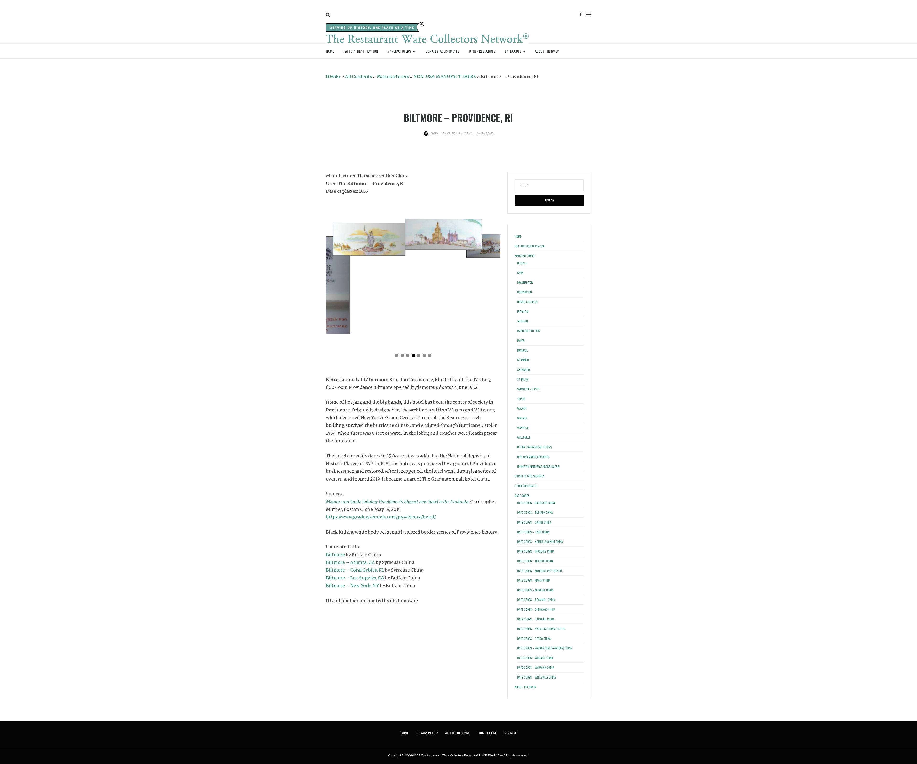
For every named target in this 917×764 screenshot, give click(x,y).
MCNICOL (522, 350)
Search (549, 200)
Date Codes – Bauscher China (536, 503)
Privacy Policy (427, 732)
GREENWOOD (524, 292)
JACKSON (522, 321)
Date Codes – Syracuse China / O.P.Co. (541, 629)
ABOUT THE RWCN (547, 50)
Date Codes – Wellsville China (536, 677)
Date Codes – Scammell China (536, 600)
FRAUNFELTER (525, 282)
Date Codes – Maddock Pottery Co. (540, 571)
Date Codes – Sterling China (535, 619)
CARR (520, 273)
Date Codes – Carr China (533, 532)
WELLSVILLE (523, 437)
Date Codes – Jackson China (535, 561)
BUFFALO (522, 263)
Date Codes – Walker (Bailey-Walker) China (544, 648)
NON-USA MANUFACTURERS (445, 76)
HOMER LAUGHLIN (527, 302)
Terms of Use (486, 732)
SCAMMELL (523, 360)
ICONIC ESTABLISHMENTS (442, 50)
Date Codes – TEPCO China (534, 638)
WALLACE (522, 418)
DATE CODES (513, 50)
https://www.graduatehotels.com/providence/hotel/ (381, 517)
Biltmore (335, 554)
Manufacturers (393, 76)
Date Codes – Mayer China (533, 580)
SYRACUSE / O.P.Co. (528, 389)
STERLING (523, 379)
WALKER (521, 408)
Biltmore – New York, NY (352, 585)
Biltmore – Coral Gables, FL (355, 570)
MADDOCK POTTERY (528, 331)
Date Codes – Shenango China (536, 609)
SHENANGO (523, 370)
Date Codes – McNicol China (535, 590)
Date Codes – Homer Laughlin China (540, 542)
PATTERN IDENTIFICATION (360, 50)
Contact (510, 732)
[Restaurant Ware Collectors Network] (427, 34)
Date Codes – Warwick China (535, 667)
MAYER (521, 340)
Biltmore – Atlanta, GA (350, 562)
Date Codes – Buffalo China (535, 512)
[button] (396, 355)
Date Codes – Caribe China (534, 522)
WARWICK (522, 428)
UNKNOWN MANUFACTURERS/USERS (538, 467)
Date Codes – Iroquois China (535, 551)
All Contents (358, 76)
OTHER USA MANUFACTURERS (534, 447)
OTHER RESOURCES (482, 50)
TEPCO (521, 399)
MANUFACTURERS (399, 50)
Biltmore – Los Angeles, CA (355, 578)
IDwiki (333, 76)
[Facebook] (580, 14)
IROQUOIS (523, 312)
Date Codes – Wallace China (535, 658)
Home (330, 50)
